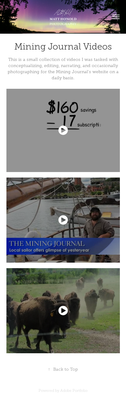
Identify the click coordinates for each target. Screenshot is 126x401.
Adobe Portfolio (73, 390)
